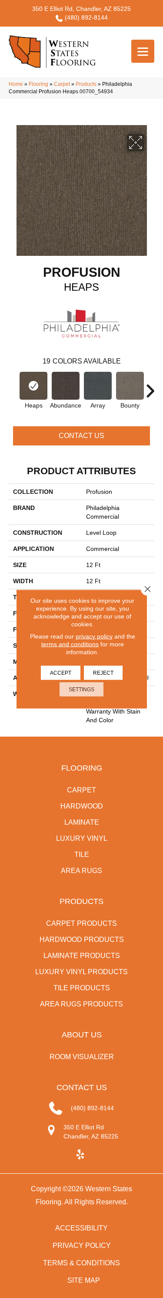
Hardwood (81, 806)
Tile (81, 854)
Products (86, 84)
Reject (103, 673)
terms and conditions (70, 644)
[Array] (98, 386)
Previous (13, 386)
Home (16, 84)
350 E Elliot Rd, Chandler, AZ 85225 (81, 8)
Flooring (38, 84)
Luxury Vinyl (81, 838)
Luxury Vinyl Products (81, 971)
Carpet (62, 84)
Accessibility (81, 1228)
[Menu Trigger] (143, 51)
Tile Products (81, 988)
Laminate (81, 822)
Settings (81, 689)
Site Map (83, 1280)
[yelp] (80, 1154)
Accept (60, 673)
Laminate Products (81, 955)
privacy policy (94, 636)
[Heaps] (33, 386)
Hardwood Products (82, 939)
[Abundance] (66, 386)
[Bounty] (130, 386)
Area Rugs (81, 870)
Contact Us (81, 435)
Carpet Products (81, 923)
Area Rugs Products (81, 1004)
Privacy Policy (82, 1245)
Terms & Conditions (81, 1263)
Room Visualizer (82, 1056)
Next (149, 386)
